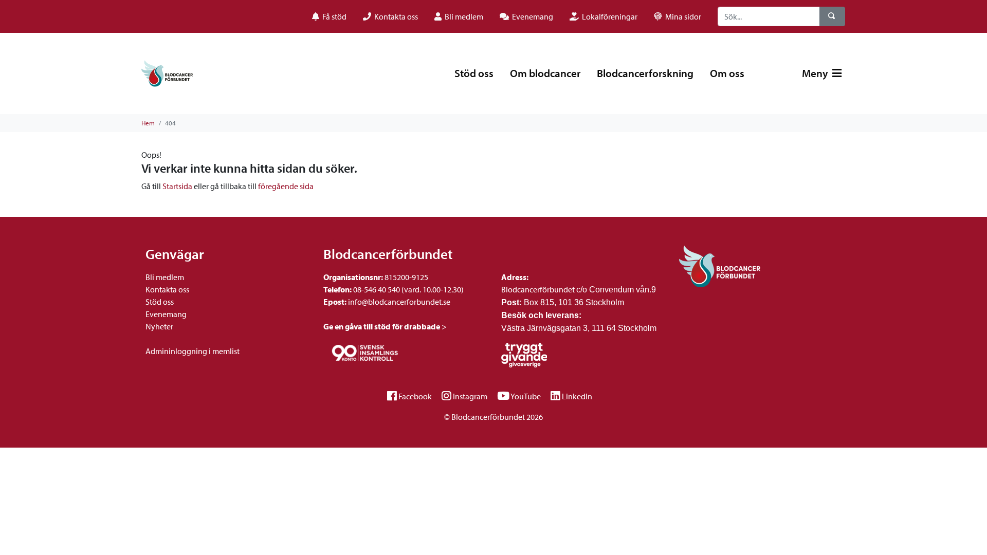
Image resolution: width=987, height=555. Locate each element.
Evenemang (166, 314)
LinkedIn (577, 396)
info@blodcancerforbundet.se (398, 302)
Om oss (727, 73)
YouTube (525, 396)
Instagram (470, 396)
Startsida (177, 186)
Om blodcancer (545, 73)
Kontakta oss (167, 289)
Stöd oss (474, 73)
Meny (816, 73)
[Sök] (832, 16)
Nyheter (159, 326)
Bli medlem (164, 277)
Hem (148, 123)
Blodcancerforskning (645, 73)
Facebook (415, 396)
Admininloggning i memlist (192, 351)
